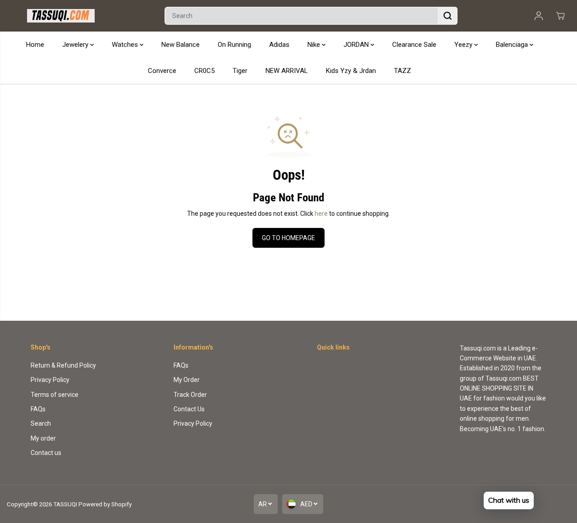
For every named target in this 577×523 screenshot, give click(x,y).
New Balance (180, 45)
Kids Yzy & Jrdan (351, 71)
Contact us (46, 452)
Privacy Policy (50, 379)
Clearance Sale (414, 45)
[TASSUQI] (61, 16)
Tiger (240, 71)
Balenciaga (513, 45)
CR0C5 (204, 71)
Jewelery (76, 45)
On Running (234, 45)
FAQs (38, 409)
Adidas (279, 45)
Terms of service (54, 394)
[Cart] (560, 16)
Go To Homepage (288, 237)
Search (41, 423)
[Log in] (539, 16)
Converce (162, 71)
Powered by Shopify (105, 504)
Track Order (190, 394)
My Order (187, 379)
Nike (314, 45)
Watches (126, 45)
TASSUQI (65, 504)
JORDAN (357, 45)
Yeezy (464, 45)
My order (43, 438)
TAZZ (402, 71)
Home (35, 45)
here (321, 213)
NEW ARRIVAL (287, 71)
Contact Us (189, 409)
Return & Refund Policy (63, 365)
